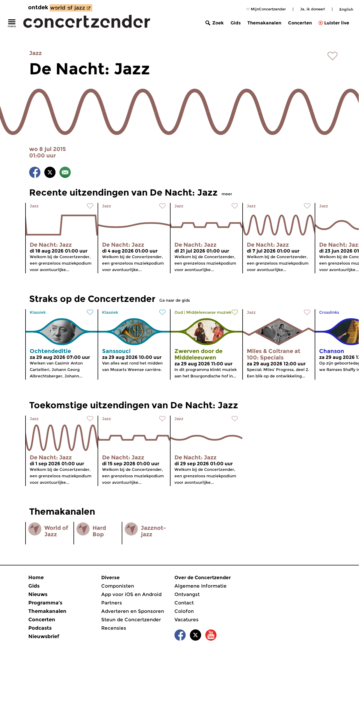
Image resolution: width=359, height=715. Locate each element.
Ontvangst (187, 594)
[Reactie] (65, 173)
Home (36, 577)
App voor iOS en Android (131, 594)
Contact (184, 603)
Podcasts (40, 628)
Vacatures (186, 619)
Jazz (35, 53)
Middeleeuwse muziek (208, 312)
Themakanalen (264, 23)
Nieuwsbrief (43, 636)
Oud (178, 312)
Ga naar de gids (174, 300)
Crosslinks (329, 312)
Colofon (184, 611)
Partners (111, 603)
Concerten (300, 23)
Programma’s (45, 603)
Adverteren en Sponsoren (132, 611)
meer (227, 193)
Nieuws (37, 594)
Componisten (117, 586)
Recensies (113, 628)
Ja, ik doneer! (312, 9)
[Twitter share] (50, 173)
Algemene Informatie (200, 586)
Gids (236, 23)
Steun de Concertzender (131, 619)
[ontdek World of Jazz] (71, 8)
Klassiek (38, 312)
